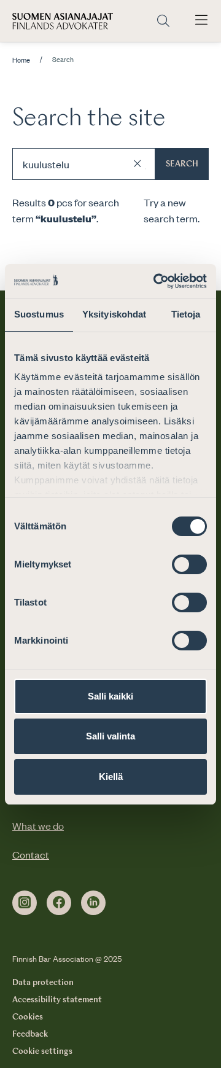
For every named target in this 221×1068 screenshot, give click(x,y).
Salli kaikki (110, 696)
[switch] (189, 564)
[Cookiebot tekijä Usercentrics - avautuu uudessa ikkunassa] (156, 281)
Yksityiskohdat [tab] (114, 314)
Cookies (27, 1017)
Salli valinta (110, 736)
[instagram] (24, 903)
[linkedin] (93, 903)
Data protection (43, 982)
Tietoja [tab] (186, 314)
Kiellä (111, 776)
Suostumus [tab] (39, 314)
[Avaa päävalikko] (201, 21)
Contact (30, 854)
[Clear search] (137, 164)
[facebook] (59, 903)
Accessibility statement (57, 1000)
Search (182, 164)
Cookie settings (42, 1051)
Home (21, 60)
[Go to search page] (163, 21)
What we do (38, 825)
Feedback (30, 1034)
